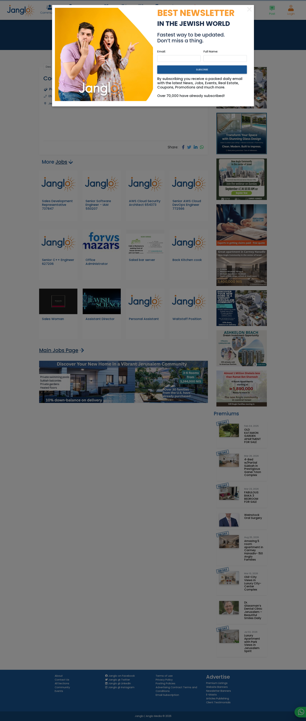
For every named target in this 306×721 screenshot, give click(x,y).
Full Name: (210, 51)
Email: (161, 51)
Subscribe (202, 69)
